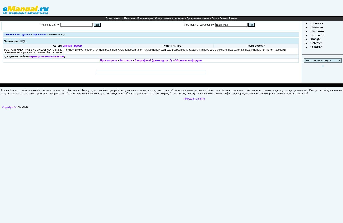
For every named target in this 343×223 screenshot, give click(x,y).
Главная (9, 34)
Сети (214, 18)
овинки (318, 31)
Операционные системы (169, 18)
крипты (318, 35)
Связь (223, 18)
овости (318, 27)
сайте (317, 47)
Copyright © (9, 107)
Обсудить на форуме (188, 60)
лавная (317, 23)
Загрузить (125, 60)
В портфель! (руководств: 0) (153, 60)
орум (317, 39)
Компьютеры (145, 18)
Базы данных (114, 18)
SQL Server (39, 34)
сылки (317, 43)
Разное (233, 18)
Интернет (129, 18)
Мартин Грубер (72, 45)
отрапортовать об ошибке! (46, 56)
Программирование (198, 18)
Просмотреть (108, 60)
